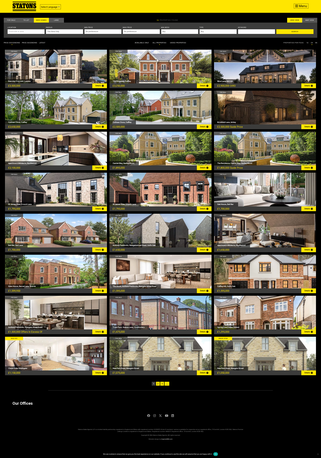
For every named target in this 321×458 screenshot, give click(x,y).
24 (312, 43)
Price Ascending (29, 43)
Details (98, 86)
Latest (42, 43)
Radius (49, 27)
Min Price (88, 27)
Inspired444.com (167, 439)
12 (307, 43)
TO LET (26, 20)
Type (201, 27)
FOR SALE (11, 20)
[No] (318, 454)
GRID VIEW (294, 20)
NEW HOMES (41, 20)
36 (316, 43)
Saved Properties (178, 43)
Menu (302, 6)
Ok (216, 454)
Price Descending (12, 43)
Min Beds (165, 27)
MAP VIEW (309, 20)
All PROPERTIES (159, 43)
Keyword (242, 27)
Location (12, 27)
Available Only (142, 43)
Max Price (127, 27)
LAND (56, 20)
